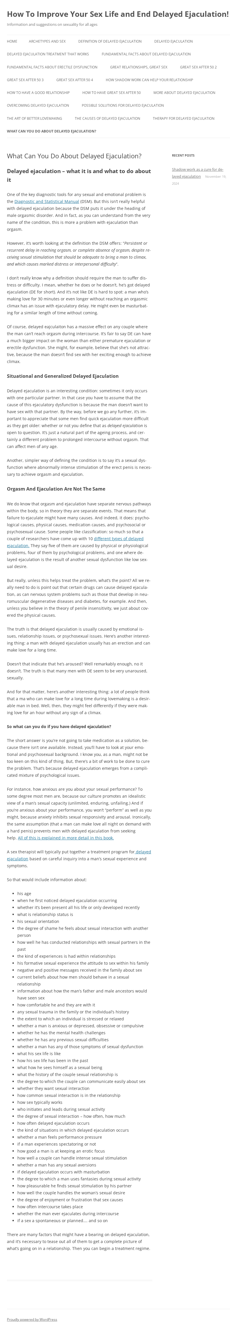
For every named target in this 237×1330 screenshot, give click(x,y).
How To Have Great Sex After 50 (111, 92)
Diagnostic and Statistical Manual (46, 201)
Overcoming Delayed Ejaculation (38, 105)
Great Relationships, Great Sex (138, 67)
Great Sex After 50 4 (74, 79)
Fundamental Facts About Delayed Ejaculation (146, 54)
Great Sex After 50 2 (198, 67)
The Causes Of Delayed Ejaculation (107, 118)
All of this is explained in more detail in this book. (66, 838)
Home (12, 41)
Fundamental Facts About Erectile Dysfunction (52, 67)
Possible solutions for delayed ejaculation (123, 105)
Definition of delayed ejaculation (110, 41)
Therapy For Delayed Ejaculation (183, 118)
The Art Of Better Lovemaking (34, 118)
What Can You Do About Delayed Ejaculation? (51, 131)
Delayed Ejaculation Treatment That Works (48, 54)
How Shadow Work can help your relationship (149, 79)
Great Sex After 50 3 (25, 79)
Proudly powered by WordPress (32, 1319)
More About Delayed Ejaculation (184, 92)
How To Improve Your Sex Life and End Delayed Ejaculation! (118, 14)
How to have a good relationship (38, 92)
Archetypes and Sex (47, 41)
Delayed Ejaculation (173, 41)
